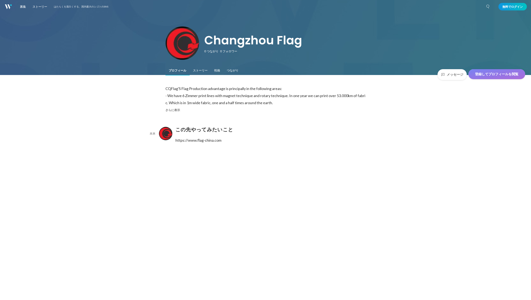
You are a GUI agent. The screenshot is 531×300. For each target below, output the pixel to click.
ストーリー (200, 70)
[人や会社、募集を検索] (488, 6)
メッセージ (455, 74)
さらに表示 (172, 110)
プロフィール (177, 70)
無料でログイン (512, 7)
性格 (217, 70)
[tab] (177, 70)
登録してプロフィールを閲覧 (496, 74)
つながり (232, 70)
